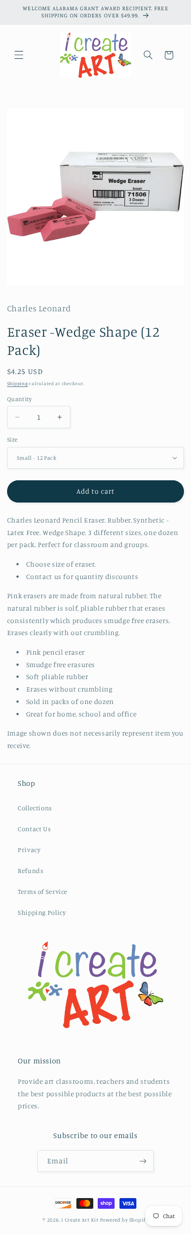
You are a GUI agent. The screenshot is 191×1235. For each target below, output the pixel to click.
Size (12, 439)
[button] (18, 55)
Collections (35, 808)
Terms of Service (43, 891)
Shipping (17, 383)
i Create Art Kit (80, 1220)
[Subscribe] (143, 1161)
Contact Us (34, 829)
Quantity (19, 398)
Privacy (29, 849)
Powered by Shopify (124, 1220)
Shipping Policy (42, 912)
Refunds (30, 870)
